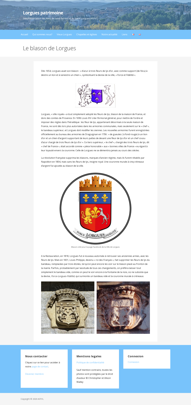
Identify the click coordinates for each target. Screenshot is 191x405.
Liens (124, 34)
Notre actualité (109, 34)
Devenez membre (34, 373)
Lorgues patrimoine (43, 13)
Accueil (24, 34)
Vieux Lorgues (64, 34)
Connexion (133, 362)
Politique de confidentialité (90, 362)
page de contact (40, 366)
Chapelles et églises (86, 34)
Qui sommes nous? (42, 34)
